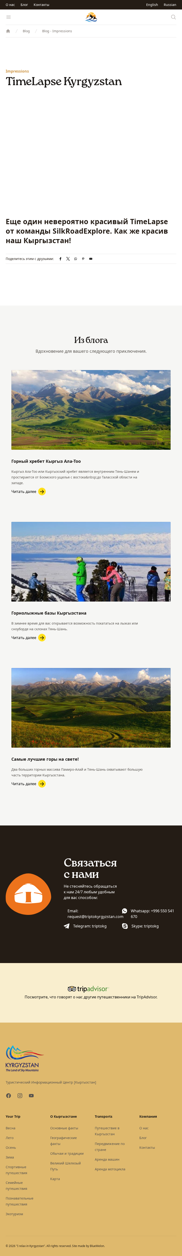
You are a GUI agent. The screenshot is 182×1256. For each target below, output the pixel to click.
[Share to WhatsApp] (75, 259)
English (152, 4)
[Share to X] (68, 259)
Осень (11, 1147)
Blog (26, 31)
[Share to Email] (91, 259)
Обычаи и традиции (67, 1153)
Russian (170, 4)
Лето (10, 1137)
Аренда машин (107, 1159)
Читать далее (23, 491)
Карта (55, 1179)
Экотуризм (14, 1214)
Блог (24, 4)
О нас (10, 4)
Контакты (41, 4)
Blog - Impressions (57, 31)
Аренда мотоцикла (110, 1169)
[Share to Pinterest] (83, 259)
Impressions (17, 71)
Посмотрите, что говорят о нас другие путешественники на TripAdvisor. (91, 997)
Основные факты (64, 1128)
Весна (10, 1128)
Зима (10, 1157)
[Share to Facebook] (60, 259)
